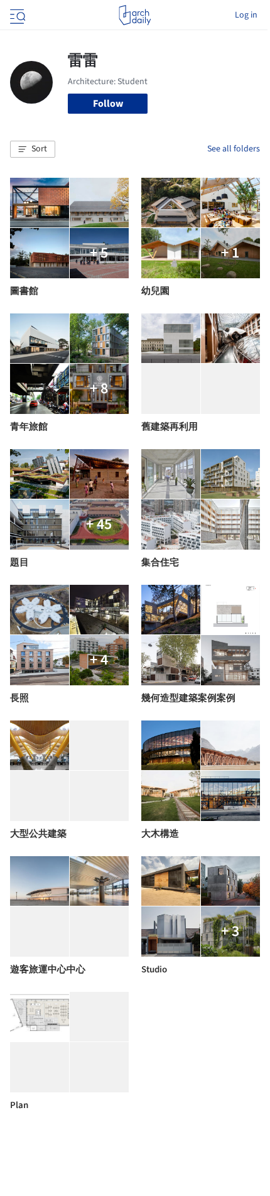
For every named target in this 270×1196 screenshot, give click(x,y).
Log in (246, 15)
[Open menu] (16, 15)
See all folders (233, 149)
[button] (32, 149)
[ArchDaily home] (135, 15)
